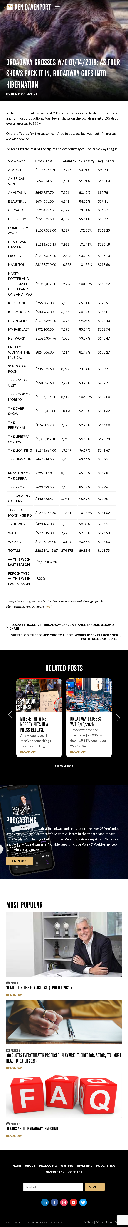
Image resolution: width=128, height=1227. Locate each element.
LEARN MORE (19, 861)
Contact (75, 1172)
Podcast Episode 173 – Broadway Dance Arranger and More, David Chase (62, 626)
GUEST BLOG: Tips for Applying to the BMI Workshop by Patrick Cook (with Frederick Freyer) (64, 636)
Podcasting (106, 1165)
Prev (10, 716)
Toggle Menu (57, 6)
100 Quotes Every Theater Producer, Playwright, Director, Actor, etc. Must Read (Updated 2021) (63, 1058)
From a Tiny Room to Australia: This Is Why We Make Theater (88, 724)
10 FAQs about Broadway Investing (32, 1128)
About (30, 1165)
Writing (66, 1165)
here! (48, 606)
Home (17, 1165)
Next (118, 716)
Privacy (99, 1222)
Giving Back (55, 1172)
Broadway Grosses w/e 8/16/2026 (35, 721)
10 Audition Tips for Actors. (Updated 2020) (39, 988)
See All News (64, 765)
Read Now (28, 751)
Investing (85, 1165)
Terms (109, 1222)
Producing (48, 1165)
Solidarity (88, 1222)
